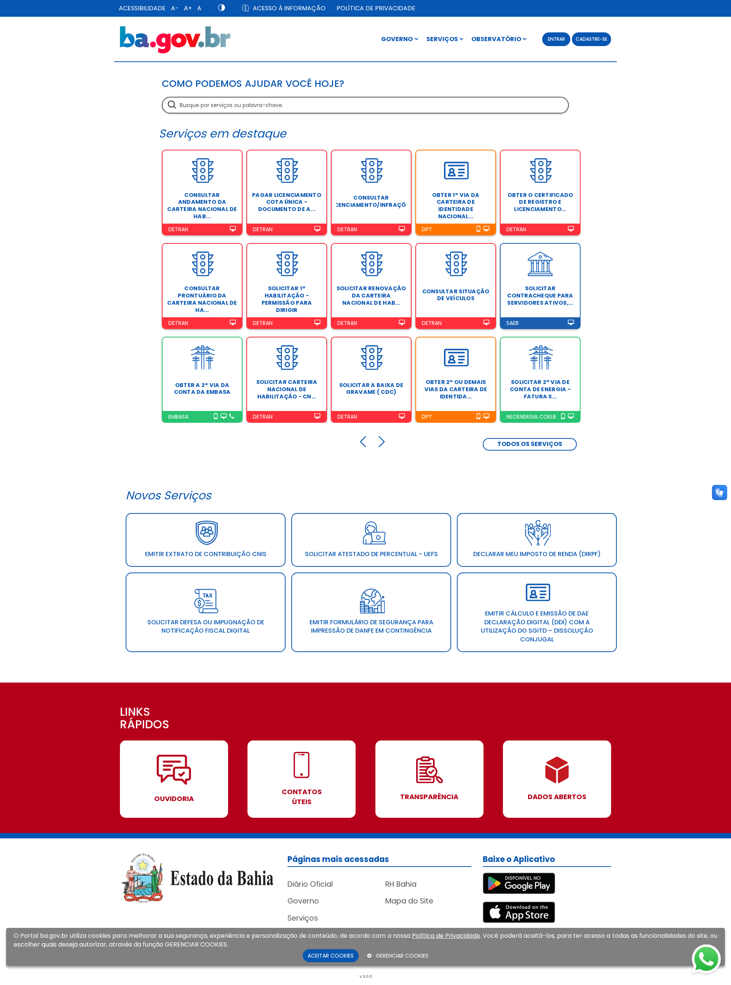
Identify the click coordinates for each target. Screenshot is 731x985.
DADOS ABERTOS (557, 796)
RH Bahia (401, 884)
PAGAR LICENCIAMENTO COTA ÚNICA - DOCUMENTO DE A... (286, 202)
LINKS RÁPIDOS (144, 718)
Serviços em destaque (222, 133)
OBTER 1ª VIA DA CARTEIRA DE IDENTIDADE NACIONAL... (456, 205)
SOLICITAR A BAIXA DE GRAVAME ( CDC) (371, 388)
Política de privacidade (376, 8)
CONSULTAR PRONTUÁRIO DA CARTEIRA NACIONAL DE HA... (202, 299)
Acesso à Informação (289, 8)
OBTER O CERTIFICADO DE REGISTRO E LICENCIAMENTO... (540, 202)
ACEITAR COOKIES (331, 955)
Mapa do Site (409, 901)
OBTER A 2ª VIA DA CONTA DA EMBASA (202, 388)
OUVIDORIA (174, 798)
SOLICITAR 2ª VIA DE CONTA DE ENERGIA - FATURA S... (540, 389)
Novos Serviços (168, 495)
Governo (303, 901)
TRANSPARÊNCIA (429, 796)
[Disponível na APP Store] (519, 911)
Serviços (302, 918)
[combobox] (365, 105)
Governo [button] (397, 39)
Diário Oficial (310, 884)
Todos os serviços (529, 444)
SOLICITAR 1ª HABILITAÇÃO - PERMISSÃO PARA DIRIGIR (287, 299)
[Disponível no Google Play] (519, 882)
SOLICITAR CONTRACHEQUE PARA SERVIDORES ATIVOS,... (540, 295)
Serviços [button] (442, 39)
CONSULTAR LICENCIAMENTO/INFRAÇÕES (371, 201)
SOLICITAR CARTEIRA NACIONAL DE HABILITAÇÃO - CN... (287, 389)
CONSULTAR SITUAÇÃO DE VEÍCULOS (456, 295)
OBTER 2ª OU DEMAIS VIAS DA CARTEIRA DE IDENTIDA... (456, 389)
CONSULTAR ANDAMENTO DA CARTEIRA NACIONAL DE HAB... (202, 205)
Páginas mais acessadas (338, 859)
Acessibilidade (142, 8)
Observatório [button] (496, 39)
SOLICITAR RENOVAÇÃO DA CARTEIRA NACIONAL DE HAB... (371, 295)
